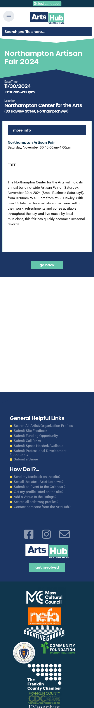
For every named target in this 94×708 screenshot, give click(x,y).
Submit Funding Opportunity (36, 435)
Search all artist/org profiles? (36, 501)
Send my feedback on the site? (37, 476)
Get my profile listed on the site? (38, 491)
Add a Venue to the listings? (35, 496)
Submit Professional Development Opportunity (38, 452)
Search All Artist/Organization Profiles (43, 425)
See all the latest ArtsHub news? (38, 481)
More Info (22, 130)
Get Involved (47, 567)
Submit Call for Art (28, 440)
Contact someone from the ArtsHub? (42, 506)
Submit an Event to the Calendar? (39, 486)
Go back (47, 265)
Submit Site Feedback (30, 430)
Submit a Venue (26, 459)
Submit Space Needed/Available (38, 445)
